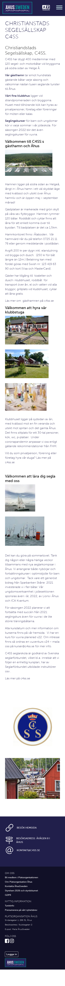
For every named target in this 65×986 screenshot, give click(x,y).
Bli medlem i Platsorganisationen (21, 877)
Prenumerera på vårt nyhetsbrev (21, 910)
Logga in (11, 954)
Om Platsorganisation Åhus (18, 881)
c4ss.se (49, 300)
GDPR (8, 895)
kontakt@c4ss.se (28, 850)
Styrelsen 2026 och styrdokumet (21, 890)
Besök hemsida (27, 827)
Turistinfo (9, 905)
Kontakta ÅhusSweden (16, 886)
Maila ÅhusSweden (21, 929)
